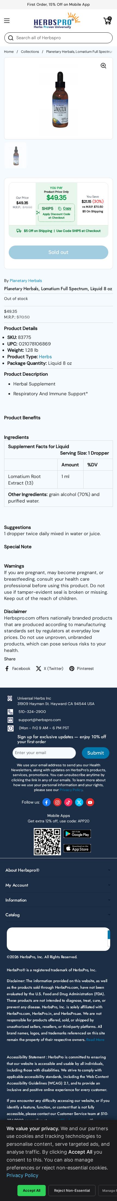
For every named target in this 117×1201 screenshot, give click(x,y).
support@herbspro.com (40, 719)
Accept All (31, 1190)
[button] (107, 20)
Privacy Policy (22, 1175)
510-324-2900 (32, 711)
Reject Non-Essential (72, 1190)
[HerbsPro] (57, 20)
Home (9, 51)
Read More (95, 1039)
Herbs (45, 357)
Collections (30, 51)
